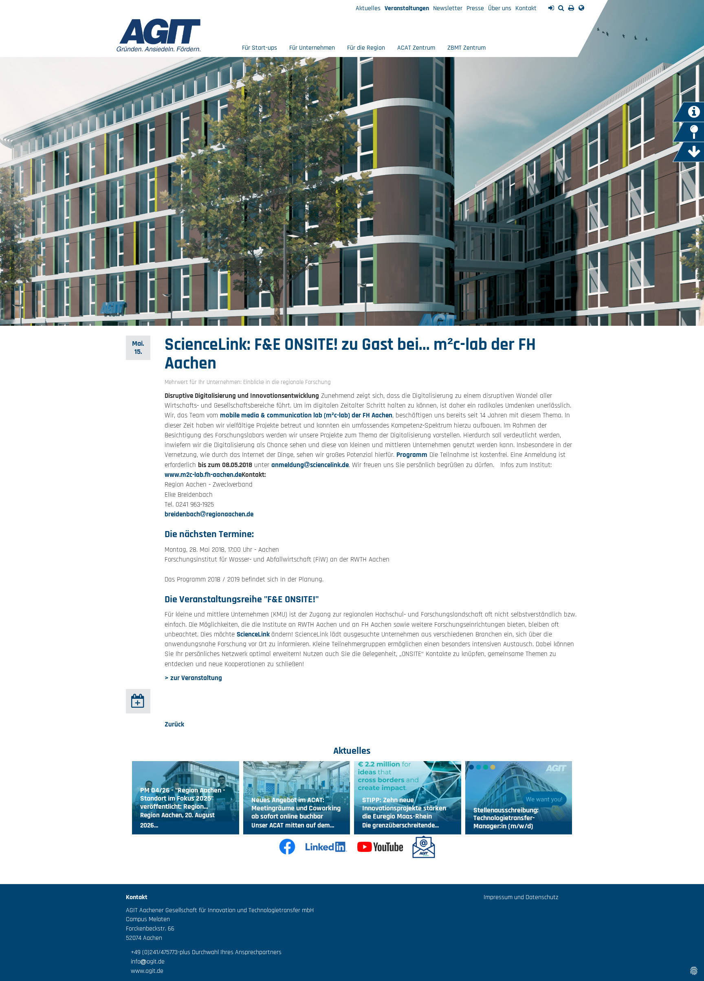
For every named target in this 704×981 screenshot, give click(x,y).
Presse (475, 8)
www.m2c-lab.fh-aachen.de (203, 474)
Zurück (174, 724)
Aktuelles (368, 8)
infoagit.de (145, 961)
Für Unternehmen (312, 48)
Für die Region (366, 48)
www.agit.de (144, 971)
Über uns (499, 8)
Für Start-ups (259, 48)
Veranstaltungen (407, 8)
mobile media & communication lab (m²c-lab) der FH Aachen (306, 415)
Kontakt (526, 8)
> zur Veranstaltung (193, 678)
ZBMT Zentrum (466, 48)
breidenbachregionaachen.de (209, 514)
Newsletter (447, 8)
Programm (411, 454)
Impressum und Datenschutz (521, 897)
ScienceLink (254, 634)
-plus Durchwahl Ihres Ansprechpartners (230, 952)
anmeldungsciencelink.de (310, 465)
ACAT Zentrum (416, 48)
